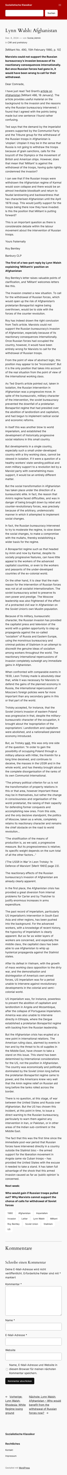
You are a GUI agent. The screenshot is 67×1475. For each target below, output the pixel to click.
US (8, 1229)
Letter (25, 1218)
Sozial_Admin (34, 38)
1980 (10, 1213)
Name (10, 1320)
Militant (53, 1218)
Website (10, 1350)
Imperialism (42, 1213)
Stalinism (48, 1224)
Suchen (51, 13)
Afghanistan (24, 1213)
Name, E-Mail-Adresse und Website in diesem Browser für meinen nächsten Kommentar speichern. (33, 1369)
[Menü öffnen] (60, 5)
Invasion (11, 1218)
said (27, 743)
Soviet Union (31, 1224)
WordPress (24, 1467)
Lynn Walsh (39, 1218)
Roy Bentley (13, 1224)
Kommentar (13, 1284)
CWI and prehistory (17, 42)
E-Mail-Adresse (16, 1335)
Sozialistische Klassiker (18, 5)
